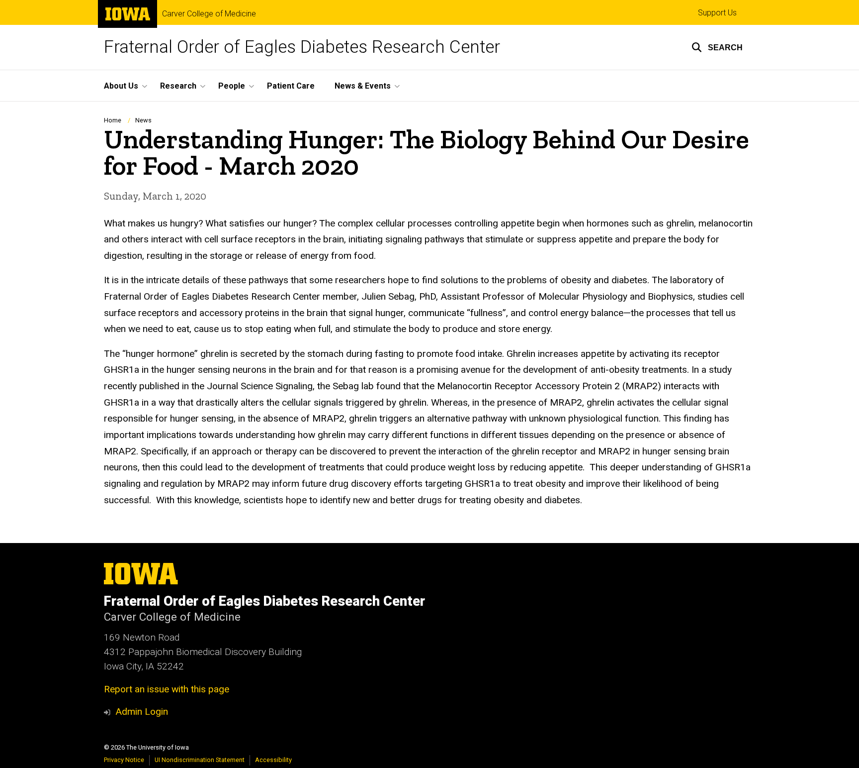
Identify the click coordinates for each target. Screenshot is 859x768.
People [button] (231, 86)
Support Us (717, 12)
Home (112, 120)
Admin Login (141, 711)
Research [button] (178, 86)
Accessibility (273, 760)
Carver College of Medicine (209, 13)
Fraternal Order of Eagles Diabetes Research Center (302, 47)
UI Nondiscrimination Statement (200, 760)
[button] (717, 47)
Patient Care (291, 86)
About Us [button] (121, 86)
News (143, 120)
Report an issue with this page (166, 689)
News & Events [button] (363, 86)
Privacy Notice (124, 760)
